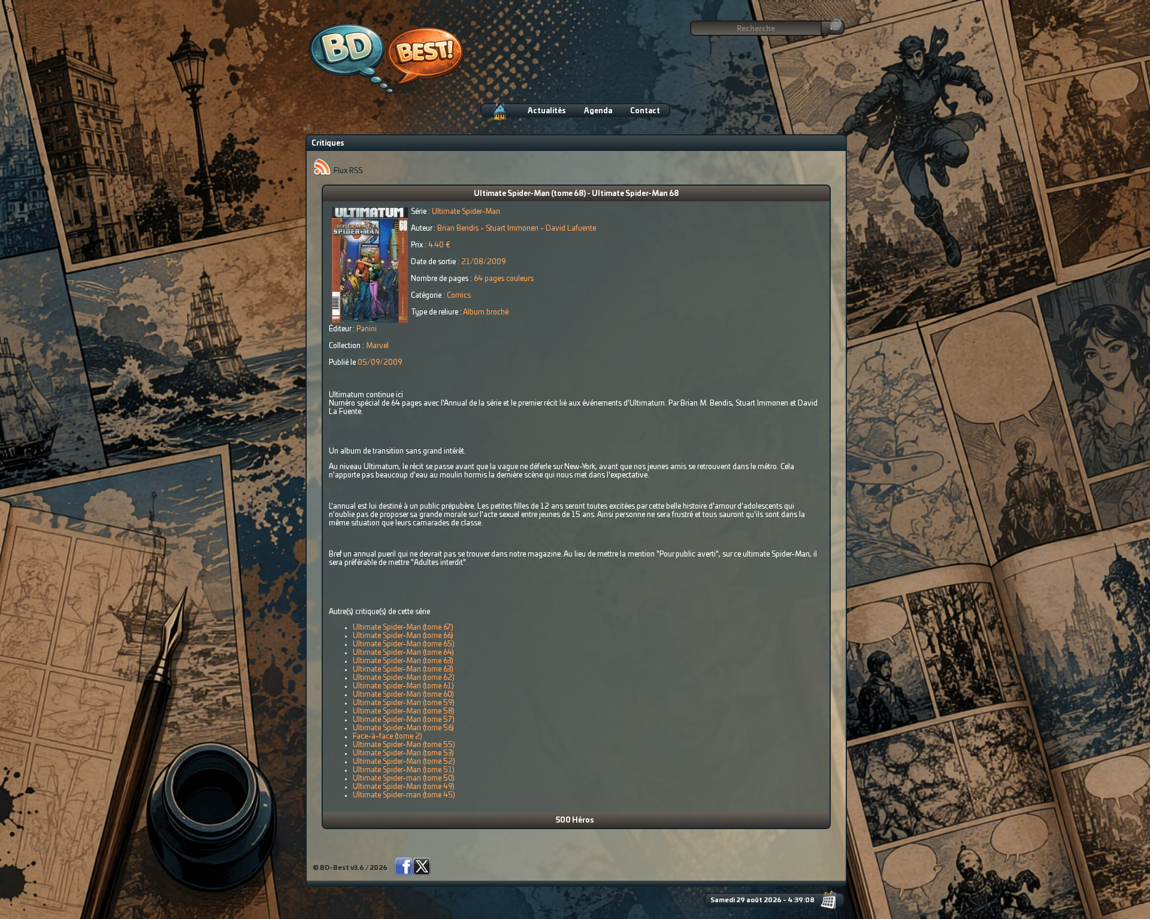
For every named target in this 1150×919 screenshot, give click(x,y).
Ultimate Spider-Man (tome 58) (404, 711)
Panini (366, 328)
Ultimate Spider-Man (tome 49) (404, 786)
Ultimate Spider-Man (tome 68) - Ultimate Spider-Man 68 (576, 193)
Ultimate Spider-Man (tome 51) (404, 769)
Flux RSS (347, 170)
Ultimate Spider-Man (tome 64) (403, 652)
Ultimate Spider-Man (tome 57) (404, 719)
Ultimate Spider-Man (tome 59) (404, 702)
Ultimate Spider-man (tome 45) (404, 795)
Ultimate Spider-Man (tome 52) (404, 761)
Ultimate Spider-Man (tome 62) (404, 677)
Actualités (547, 110)
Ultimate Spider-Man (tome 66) (403, 635)
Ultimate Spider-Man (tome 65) (404, 644)
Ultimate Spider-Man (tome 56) (403, 727)
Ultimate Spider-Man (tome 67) (403, 627)
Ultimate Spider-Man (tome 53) (403, 753)
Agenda (598, 110)
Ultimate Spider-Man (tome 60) (403, 694)
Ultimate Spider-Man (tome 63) (403, 660)
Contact (645, 110)
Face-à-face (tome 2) (387, 736)
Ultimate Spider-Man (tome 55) (404, 744)
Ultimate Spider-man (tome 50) (404, 778)
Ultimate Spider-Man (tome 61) (403, 686)
